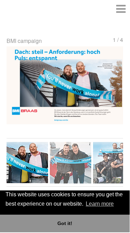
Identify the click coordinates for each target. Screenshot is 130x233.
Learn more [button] (100, 204)
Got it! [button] (64, 223)
